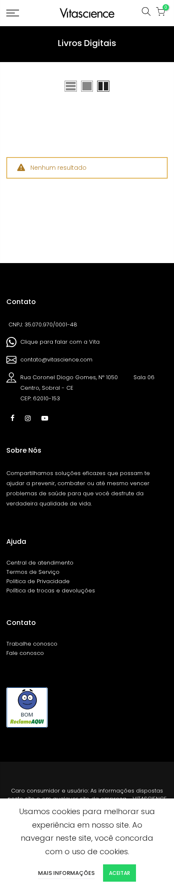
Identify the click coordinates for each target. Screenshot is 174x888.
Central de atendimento (39, 563)
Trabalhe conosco (31, 644)
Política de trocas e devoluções (50, 591)
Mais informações (66, 873)
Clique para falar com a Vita (60, 342)
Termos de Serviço (33, 572)
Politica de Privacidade (38, 581)
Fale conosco (25, 653)
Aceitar (119, 873)
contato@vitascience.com (56, 360)
